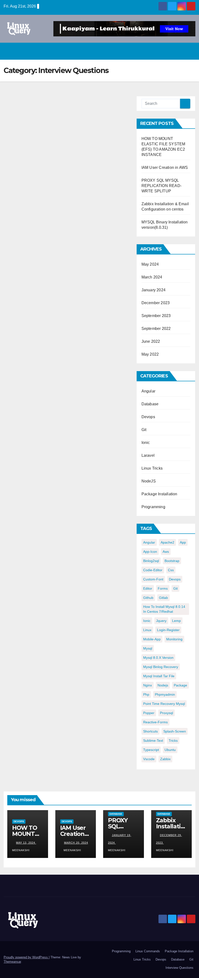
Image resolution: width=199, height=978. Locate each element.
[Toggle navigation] (190, 51)
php (146, 694)
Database (150, 404)
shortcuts (150, 731)
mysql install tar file (158, 676)
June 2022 (150, 341)
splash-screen (174, 731)
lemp (176, 621)
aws (166, 552)
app (183, 542)
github (148, 598)
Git (144, 430)
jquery (161, 621)
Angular (148, 391)
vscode (149, 759)
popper (148, 713)
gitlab (163, 598)
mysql (147, 648)
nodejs (163, 685)
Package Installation (159, 494)
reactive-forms (155, 722)
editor (147, 588)
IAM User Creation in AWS (164, 167)
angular (149, 542)
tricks (173, 740)
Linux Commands (147, 951)
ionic (146, 621)
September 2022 (156, 328)
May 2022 (150, 354)
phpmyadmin (165, 694)
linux (147, 630)
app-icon (150, 552)
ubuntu (170, 750)
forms (163, 588)
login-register (168, 630)
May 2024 (150, 264)
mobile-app (152, 639)
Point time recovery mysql (164, 704)
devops (175, 579)
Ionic (145, 442)
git (175, 588)
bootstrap (172, 561)
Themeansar (12, 961)
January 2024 (153, 290)
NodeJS (148, 481)
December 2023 (155, 303)
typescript (151, 750)
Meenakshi (72, 850)
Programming (153, 507)
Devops (148, 417)
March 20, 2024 (76, 842)
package (180, 685)
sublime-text (153, 740)
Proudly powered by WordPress (26, 957)
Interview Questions (179, 968)
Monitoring (174, 639)
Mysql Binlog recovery (160, 667)
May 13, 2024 (26, 842)
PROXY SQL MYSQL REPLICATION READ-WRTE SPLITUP (161, 185)
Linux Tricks (152, 468)
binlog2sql (151, 561)
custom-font (153, 579)
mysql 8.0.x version (158, 658)
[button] (179, 51)
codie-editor (152, 570)
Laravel (148, 455)
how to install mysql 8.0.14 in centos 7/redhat (164, 609)
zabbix (165, 759)
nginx (147, 685)
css (171, 570)
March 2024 (151, 277)
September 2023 (156, 316)
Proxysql (166, 713)
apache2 (167, 542)
